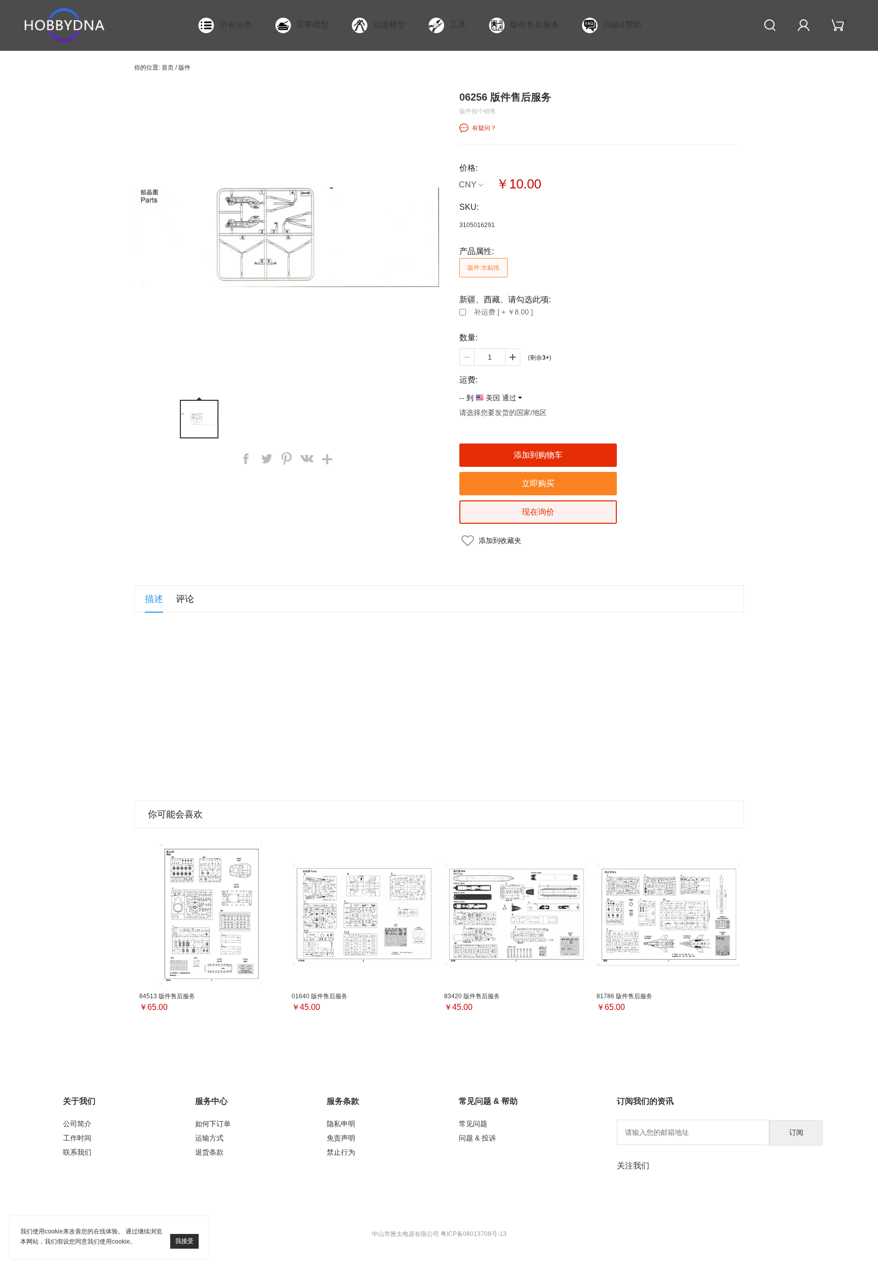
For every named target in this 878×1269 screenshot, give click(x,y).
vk (307, 459)
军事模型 (312, 24)
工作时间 (77, 1138)
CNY (468, 184)
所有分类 (236, 24)
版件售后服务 (534, 24)
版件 (184, 67)
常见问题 (473, 1124)
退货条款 (209, 1152)
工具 (458, 24)
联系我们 (77, 1152)
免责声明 (341, 1138)
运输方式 (209, 1138)
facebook (246, 459)
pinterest (286, 459)
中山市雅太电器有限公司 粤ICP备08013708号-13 (439, 1234)
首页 (168, 67)
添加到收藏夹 (500, 540)
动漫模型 (389, 24)
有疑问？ (484, 128)
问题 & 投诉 (477, 1138)
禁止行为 (341, 1152)
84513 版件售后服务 (167, 996)
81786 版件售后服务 (624, 996)
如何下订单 (213, 1124)
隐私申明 (341, 1124)
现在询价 (538, 511)
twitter (266, 459)
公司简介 (77, 1124)
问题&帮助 (622, 24)
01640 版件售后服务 (320, 996)
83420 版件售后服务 (472, 996)
